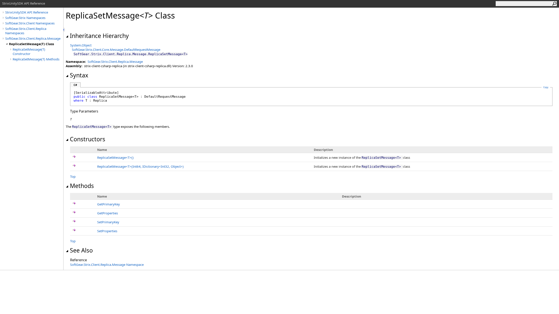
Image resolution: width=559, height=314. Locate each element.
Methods (82, 186)
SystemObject (80, 45)
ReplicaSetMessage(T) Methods (36, 59)
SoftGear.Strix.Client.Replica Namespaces (25, 30)
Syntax (79, 75)
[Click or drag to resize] (64, 29)
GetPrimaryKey (108, 204)
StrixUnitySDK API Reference (26, 12)
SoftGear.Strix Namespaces (25, 17)
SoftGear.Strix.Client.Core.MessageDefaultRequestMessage (116, 49)
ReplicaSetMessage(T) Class (31, 44)
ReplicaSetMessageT (115, 157)
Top (73, 176)
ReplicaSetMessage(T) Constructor (29, 51)
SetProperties (107, 231)
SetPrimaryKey (108, 222)
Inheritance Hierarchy (99, 36)
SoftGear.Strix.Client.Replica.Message (32, 38)
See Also (81, 250)
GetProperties (107, 213)
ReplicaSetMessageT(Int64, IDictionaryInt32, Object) (140, 166)
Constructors (87, 139)
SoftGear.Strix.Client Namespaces (30, 23)
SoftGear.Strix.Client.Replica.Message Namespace (107, 264)
